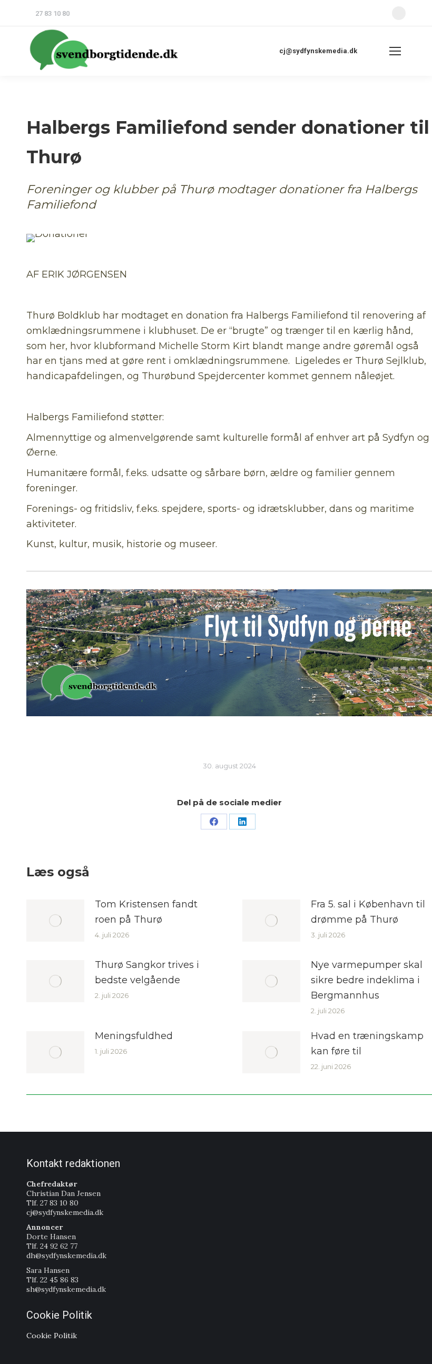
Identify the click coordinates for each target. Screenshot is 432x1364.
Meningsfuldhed (134, 1036)
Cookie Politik (51, 1335)
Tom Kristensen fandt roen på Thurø (146, 911)
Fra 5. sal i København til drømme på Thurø (368, 911)
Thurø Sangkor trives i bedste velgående (147, 972)
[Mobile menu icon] (395, 51)
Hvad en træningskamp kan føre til (367, 1043)
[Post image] (55, 921)
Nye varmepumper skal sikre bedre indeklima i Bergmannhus (367, 980)
